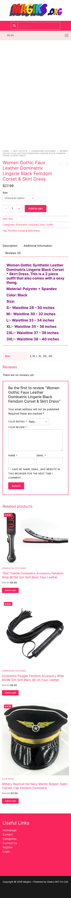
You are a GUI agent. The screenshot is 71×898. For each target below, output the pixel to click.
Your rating (17, 421)
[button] (10, 590)
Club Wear (8, 779)
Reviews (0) (13, 253)
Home (6, 151)
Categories (9, 838)
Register (8, 847)
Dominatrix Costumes (43, 151)
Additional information (38, 245)
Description (10, 245)
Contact (8, 834)
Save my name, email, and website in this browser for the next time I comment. (34, 473)
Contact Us (10, 843)
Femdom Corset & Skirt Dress (24, 230)
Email (41, 455)
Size (5, 192)
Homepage (9, 830)
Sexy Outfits (20, 151)
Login (6, 851)
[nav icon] (66, 35)
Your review (17, 427)
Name (12, 455)
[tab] (10, 246)
